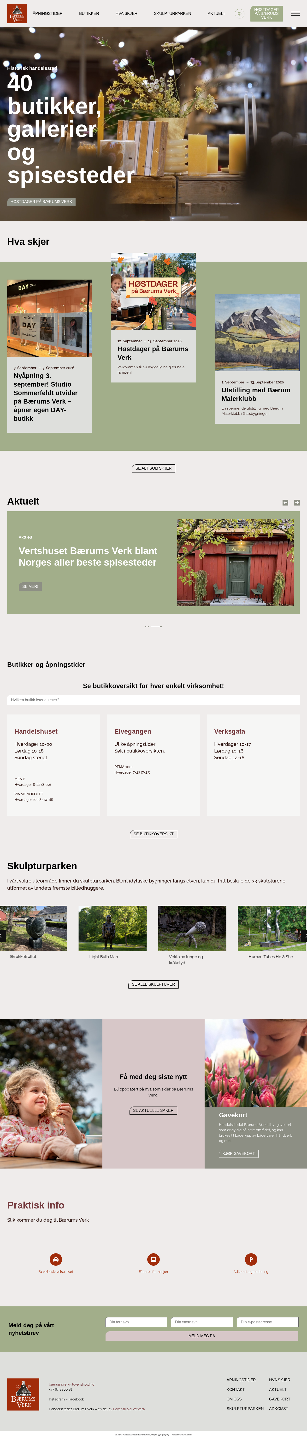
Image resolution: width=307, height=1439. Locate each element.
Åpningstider (48, 13)
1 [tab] (145, 626)
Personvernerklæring (182, 1434)
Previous (285, 503)
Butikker (89, 13)
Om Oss (234, 1399)
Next (297, 503)
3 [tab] (161, 626)
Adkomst (278, 1409)
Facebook (76, 1399)
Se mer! (30, 581)
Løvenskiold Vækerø (129, 1409)
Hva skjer (126, 13)
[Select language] (239, 13)
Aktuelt (216, 13)
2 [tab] (153, 626)
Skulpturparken (172, 13)
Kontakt (236, 1390)
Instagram (57, 1399)
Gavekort (279, 1399)
